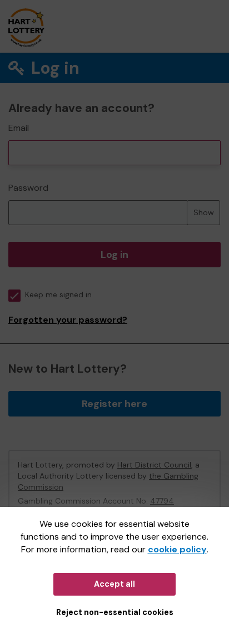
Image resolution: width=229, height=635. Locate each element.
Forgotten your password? (67, 320)
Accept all (114, 584)
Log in (114, 254)
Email (18, 128)
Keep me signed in (58, 294)
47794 (162, 501)
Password (28, 188)
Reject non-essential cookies (114, 612)
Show (203, 212)
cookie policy (177, 549)
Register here (114, 403)
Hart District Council (154, 465)
